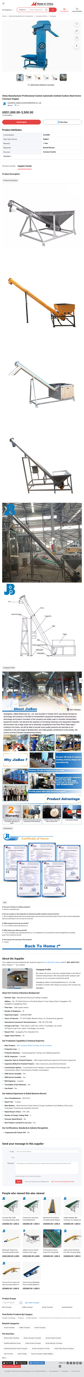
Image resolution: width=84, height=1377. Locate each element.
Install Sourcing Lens (13, 1366)
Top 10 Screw (8, 1354)
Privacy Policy (75, 1371)
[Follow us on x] (71, 1363)
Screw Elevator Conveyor (54, 1343)
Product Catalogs (33, 1303)
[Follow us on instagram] (74, 1363)
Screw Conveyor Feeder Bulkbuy (42, 1354)
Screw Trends (22, 1354)
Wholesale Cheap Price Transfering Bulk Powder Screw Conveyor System (10, 1252)
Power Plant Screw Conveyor (64, 1348)
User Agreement (54, 1371)
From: (12, 1152)
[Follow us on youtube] (77, 1363)
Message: (11, 1163)
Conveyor (53, 16)
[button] (3, 3)
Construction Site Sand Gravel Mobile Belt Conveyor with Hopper (30, 1220)
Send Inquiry (22, 122)
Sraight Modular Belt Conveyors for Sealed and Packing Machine (72, 1220)
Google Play (21, 1363)
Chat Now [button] (64, 122)
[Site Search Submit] (53, 10)
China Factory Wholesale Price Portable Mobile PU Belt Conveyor (31, 1284)
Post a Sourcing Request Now (63, 1181)
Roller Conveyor (33, 1045)
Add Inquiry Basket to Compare (42, 85)
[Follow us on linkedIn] (60, 1366)
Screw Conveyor (46, 1045)
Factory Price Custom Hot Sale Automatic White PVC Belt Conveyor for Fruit (11, 1284)
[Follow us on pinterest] (80, 1363)
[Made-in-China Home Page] (42, 4)
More (4, 1358)
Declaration (65, 1371)
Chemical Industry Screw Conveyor (15, 1348)
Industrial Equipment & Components (21, 16)
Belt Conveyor (22, 1045)
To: (13, 1157)
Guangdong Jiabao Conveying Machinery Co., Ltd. (24, 103)
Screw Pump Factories (53, 1338)
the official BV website (52, 962)
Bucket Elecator (67, 1307)
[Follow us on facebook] (68, 1363)
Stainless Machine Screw (12, 1343)
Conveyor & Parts (41, 16)
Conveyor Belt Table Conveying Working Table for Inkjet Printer (10, 1220)
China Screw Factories (11, 1338)
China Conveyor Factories (32, 1338)
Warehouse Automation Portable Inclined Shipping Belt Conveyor (52, 1220)
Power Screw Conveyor (33, 1343)
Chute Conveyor (9, 1327)
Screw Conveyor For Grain (41, 1348)
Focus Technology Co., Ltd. (27, 1371)
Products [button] (22, 10)
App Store (7, 1363)
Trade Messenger (37, 1363)
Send (18, 1181)
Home (4, 16)
